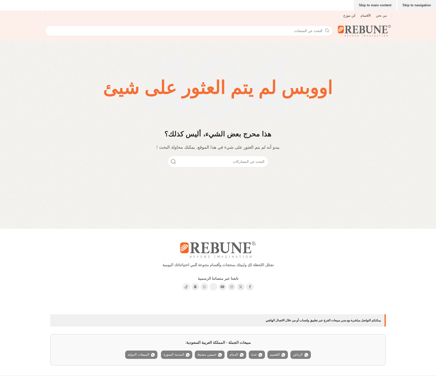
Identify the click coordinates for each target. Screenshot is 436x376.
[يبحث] (173, 161)
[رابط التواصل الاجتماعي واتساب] (204, 287)
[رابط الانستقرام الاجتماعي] (231, 287)
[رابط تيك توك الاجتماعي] (186, 287)
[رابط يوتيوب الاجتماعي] (222, 287)
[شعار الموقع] (364, 30)
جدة (254, 354)
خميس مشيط (206, 354)
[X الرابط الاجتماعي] (240, 287)
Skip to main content (375, 5)
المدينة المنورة (174, 354)
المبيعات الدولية (138, 354)
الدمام (234, 354)
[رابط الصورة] (218, 249)
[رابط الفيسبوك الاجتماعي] (250, 287)
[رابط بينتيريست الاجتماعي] (213, 287)
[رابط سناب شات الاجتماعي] (195, 287)
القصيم (275, 354)
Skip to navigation (416, 5)
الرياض (298, 354)
